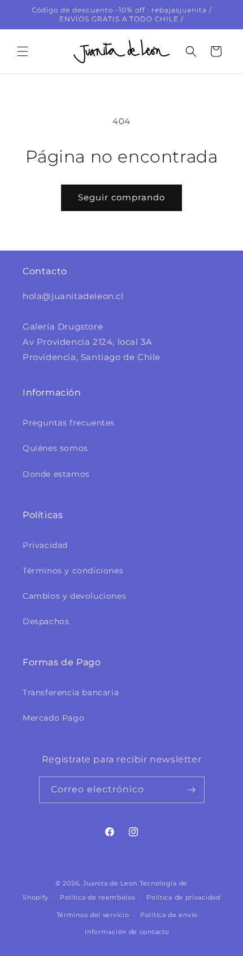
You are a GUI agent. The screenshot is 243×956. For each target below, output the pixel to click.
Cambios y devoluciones (74, 596)
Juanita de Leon (110, 883)
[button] (22, 51)
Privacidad (45, 545)
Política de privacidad (183, 897)
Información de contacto (127, 932)
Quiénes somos (55, 448)
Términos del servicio (93, 915)
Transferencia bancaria (71, 692)
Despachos (46, 621)
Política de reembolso (98, 897)
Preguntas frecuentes (69, 423)
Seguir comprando (121, 197)
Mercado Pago (53, 718)
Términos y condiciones (73, 570)
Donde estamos (56, 474)
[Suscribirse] (191, 790)
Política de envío (169, 915)
